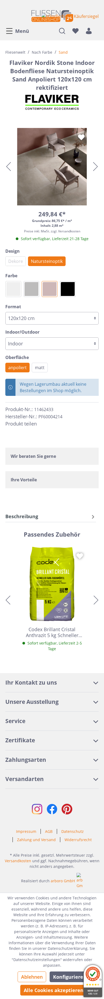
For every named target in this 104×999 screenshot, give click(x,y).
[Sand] (50, 289)
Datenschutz (72, 831)
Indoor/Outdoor (22, 332)
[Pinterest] (53, 423)
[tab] (50, 516)
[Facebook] (43, 423)
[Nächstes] (95, 166)
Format (13, 307)
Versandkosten (18, 860)
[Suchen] (62, 30)
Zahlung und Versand (36, 839)
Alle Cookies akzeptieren (53, 990)
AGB (49, 831)
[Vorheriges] (8, 166)
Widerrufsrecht (78, 839)
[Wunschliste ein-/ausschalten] (81, 137)
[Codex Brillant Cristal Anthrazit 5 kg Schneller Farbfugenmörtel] (52, 584)
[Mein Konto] (88, 30)
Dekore (15, 261)
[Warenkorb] (97, 30)
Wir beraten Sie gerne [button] (33, 456)
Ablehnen (32, 977)
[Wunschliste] (75, 30)
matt (40, 367)
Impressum (26, 831)
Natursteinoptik (47, 261)
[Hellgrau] (13, 289)
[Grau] (31, 289)
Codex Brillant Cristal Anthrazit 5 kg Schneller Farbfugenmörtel (52, 632)
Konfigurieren (69, 977)
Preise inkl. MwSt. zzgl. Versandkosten (52, 231)
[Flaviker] (52, 102)
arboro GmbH (63, 880)
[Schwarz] (68, 289)
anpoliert (17, 367)
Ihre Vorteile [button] (24, 480)
